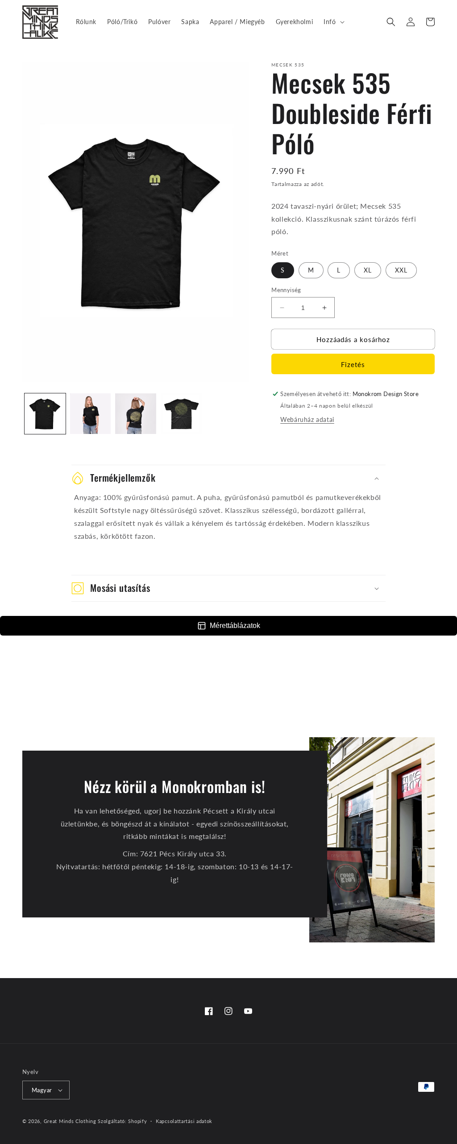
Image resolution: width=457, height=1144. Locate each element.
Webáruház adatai (307, 419)
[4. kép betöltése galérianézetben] (181, 413)
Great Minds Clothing (70, 1121)
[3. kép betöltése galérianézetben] (135, 413)
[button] (333, 21)
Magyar (42, 1090)
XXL (401, 270)
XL (368, 270)
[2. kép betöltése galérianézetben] (90, 413)
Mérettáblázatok (235, 625)
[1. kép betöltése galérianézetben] (45, 413)
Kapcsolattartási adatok (184, 1121)
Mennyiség (286, 289)
